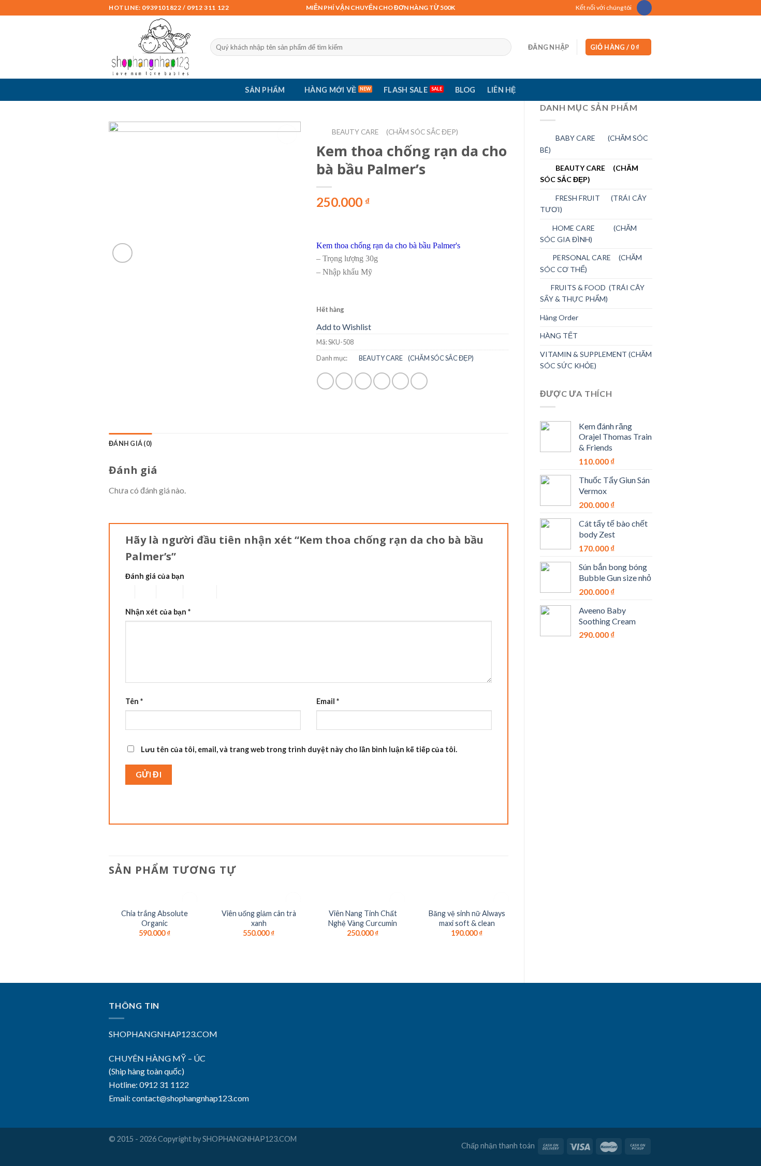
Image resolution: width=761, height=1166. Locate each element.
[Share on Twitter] (344, 381)
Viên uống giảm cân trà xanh (259, 918)
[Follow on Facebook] (644, 8)
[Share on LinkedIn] (419, 381)
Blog (465, 89)
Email (327, 701)
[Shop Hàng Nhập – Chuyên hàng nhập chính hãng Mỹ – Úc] (152, 47)
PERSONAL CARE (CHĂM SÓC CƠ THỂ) (591, 263)
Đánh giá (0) (130, 443)
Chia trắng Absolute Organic (154, 918)
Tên (134, 701)
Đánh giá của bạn (154, 576)
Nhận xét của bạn (158, 611)
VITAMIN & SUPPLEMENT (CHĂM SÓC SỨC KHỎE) (596, 360)
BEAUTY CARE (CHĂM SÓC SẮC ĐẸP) (589, 173)
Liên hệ (501, 89)
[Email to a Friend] (363, 381)
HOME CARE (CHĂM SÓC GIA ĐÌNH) (588, 233)
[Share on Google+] (400, 381)
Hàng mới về (330, 89)
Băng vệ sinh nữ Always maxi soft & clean (467, 918)
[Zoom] (122, 253)
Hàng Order (559, 317)
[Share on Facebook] (325, 381)
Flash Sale (406, 89)
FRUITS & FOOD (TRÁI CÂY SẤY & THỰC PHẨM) (592, 293)
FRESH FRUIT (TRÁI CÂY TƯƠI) (593, 203)
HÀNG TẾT (559, 335)
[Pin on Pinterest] (381, 381)
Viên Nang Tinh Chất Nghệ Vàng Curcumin (362, 918)
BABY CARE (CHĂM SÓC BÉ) (594, 143)
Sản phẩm (265, 89)
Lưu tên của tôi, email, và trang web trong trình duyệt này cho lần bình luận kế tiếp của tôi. (299, 749)
